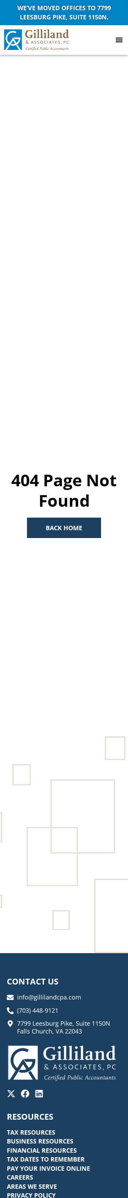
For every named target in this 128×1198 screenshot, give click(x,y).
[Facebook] (25, 1093)
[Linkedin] (39, 1093)
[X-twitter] (11, 1093)
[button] (119, 40)
